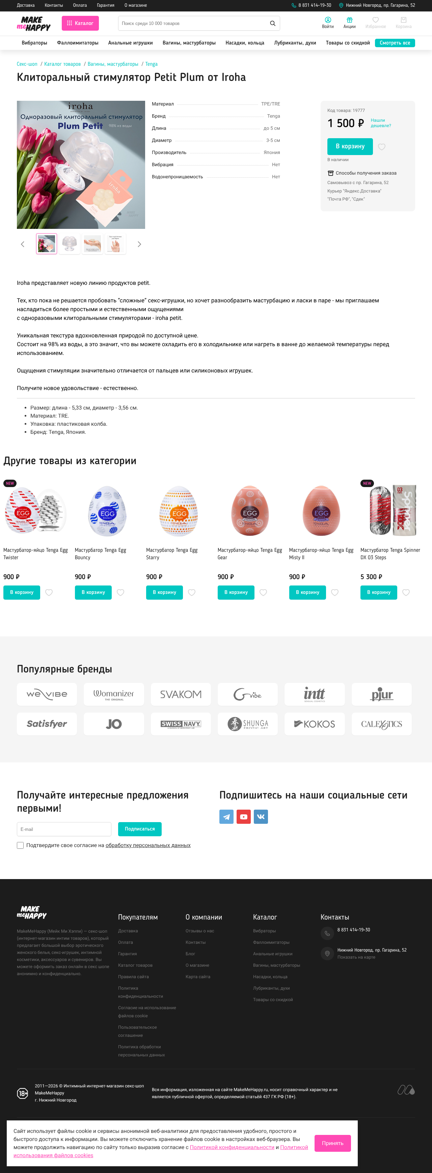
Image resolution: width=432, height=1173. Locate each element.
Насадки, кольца (244, 43)
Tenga (151, 64)
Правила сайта (133, 977)
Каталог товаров (62, 64)
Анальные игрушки (130, 43)
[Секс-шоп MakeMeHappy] (34, 25)
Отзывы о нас (200, 931)
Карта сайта (198, 977)
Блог (190, 954)
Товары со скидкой (348, 43)
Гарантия (106, 5)
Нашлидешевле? (381, 123)
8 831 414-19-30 (315, 5)
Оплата (80, 5)
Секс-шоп (27, 64)
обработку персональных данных (148, 845)
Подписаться (140, 829)
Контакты (54, 5)
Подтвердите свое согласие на (108, 845)
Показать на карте (356, 957)
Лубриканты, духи (295, 43)
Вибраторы (34, 43)
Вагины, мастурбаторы (189, 43)
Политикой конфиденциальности (232, 1147)
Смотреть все (395, 43)
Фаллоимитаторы (78, 43)
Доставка (26, 5)
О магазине (136, 5)
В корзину (350, 146)
